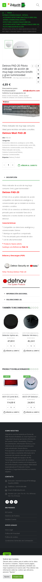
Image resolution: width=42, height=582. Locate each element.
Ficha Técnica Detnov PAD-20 (14, 272)
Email (38, 78)
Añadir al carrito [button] (12, 351)
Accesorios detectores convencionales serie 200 (18, 145)
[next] (36, 66)
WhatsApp (38, 82)
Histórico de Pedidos (12, 516)
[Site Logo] (16, 5)
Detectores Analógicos (10, 333)
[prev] (32, 66)
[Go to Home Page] (3, 13)
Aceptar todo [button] (17, 577)
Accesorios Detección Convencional (14, 394)
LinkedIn (38, 74)
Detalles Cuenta (10, 519)
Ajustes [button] (6, 577)
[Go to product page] (11, 321)
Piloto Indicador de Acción (11, 150)
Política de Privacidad (12, 533)
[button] (4, 5)
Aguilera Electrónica (29, 394)
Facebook (38, 66)
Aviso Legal (9, 530)
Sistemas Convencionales (10, 155)
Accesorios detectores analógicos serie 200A (17, 143)
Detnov (30, 148)
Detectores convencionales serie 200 (14, 148)
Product (17, 157)
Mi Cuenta (8, 512)
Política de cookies (11, 537)
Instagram (16, 502)
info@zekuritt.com (18, 490)
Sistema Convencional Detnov (12, 152)
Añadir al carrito (29, 165)
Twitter (38, 70)
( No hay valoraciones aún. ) (22, 78)
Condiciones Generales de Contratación (19, 541)
